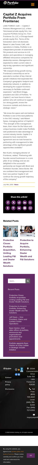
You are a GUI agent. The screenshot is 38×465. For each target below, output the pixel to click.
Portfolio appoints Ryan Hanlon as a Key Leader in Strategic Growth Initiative (19, 346)
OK (31, 455)
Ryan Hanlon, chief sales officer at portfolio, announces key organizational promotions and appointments (19, 333)
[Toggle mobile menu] (33, 4)
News (16, 184)
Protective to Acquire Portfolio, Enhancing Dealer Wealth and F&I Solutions (25, 231)
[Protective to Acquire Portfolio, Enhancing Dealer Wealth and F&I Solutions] (27, 231)
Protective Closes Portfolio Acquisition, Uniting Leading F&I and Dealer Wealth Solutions (8, 231)
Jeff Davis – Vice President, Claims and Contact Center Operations (18, 320)
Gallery (13, 231)
